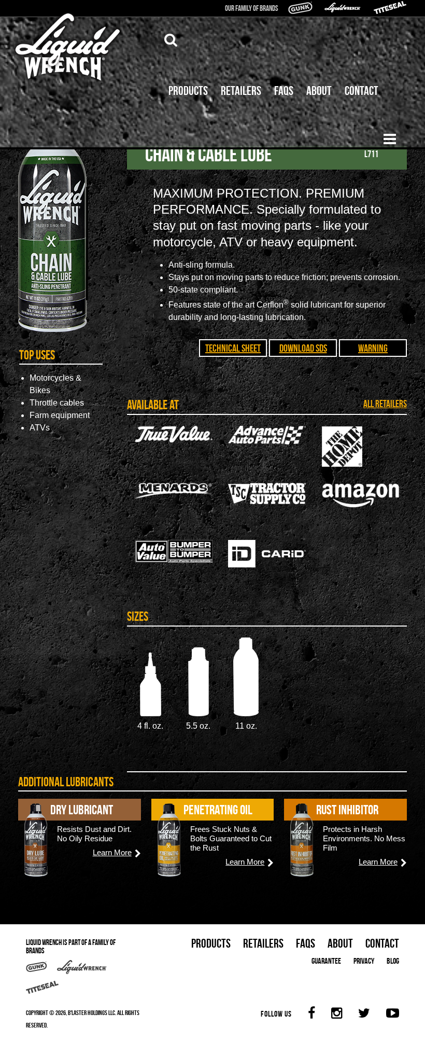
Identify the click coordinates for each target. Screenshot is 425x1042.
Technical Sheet (233, 348)
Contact (361, 91)
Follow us (276, 1014)
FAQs (283, 91)
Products (188, 91)
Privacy (363, 960)
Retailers (241, 91)
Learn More (112, 852)
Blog (393, 960)
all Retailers (385, 403)
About (319, 91)
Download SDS (303, 348)
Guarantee (326, 960)
